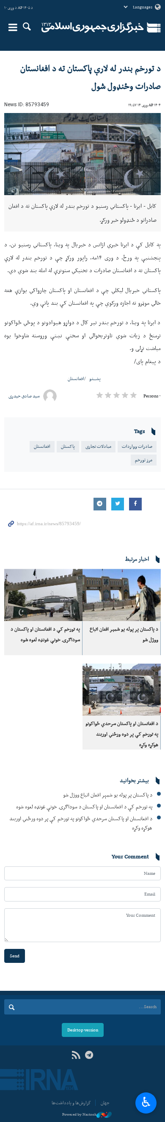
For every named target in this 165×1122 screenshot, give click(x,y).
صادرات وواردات (137, 446)
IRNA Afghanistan (92, 27)
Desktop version (82, 1030)
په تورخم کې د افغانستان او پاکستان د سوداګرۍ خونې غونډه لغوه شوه (84, 806)
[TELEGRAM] (89, 1055)
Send (14, 956)
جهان (105, 1103)
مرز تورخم (143, 460)
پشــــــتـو (95, 379)
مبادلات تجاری (98, 446)
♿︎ (146, 1102)
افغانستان (76, 379)
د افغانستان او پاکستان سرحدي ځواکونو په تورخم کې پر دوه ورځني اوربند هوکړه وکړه (121, 734)
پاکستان (68, 446)
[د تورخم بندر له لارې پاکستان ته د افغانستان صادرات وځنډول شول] (82, 154)
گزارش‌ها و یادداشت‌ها (71, 1103)
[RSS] (76, 1055)
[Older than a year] (121, 595)
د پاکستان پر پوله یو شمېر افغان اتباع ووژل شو (107, 794)
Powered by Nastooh (79, 1114)
